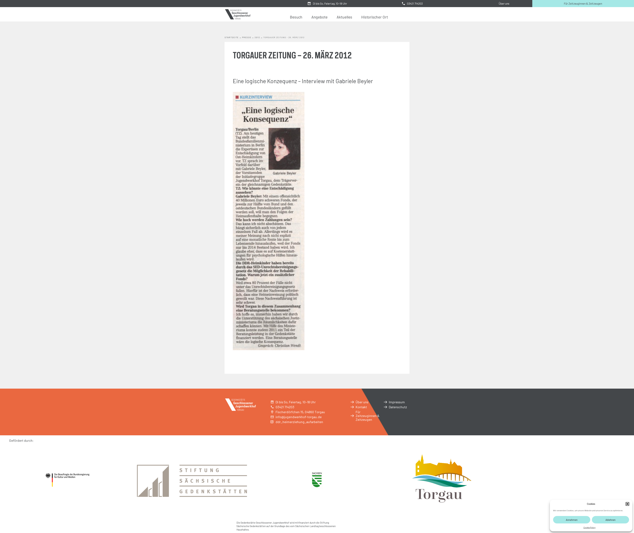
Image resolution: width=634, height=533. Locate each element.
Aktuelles (344, 17)
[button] (627, 504)
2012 (257, 37)
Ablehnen (610, 519)
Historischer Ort (374, 17)
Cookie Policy (589, 527)
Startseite (232, 37)
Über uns (504, 3)
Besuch (296, 17)
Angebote (319, 17)
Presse (246, 37)
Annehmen (572, 519)
